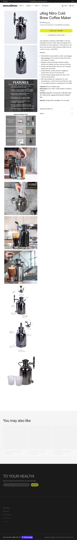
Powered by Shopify (50, 537)
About (36, 5)
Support (28, 5)
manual (53, 95)
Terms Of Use (7, 518)
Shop (21, 5)
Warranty (6, 511)
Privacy (5, 521)
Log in (72, 1)
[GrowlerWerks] (10, 5)
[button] (56, 30)
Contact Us (6, 508)
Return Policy (7, 514)
